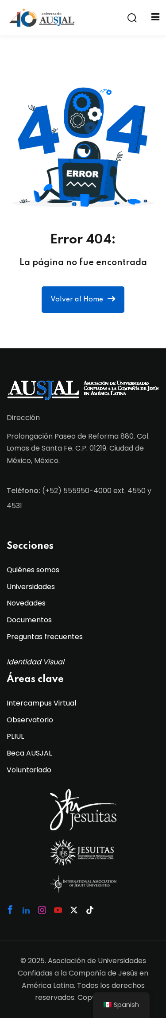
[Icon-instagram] (42, 910)
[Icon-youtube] (58, 910)
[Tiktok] (90, 910)
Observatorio (30, 720)
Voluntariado (29, 770)
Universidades (31, 587)
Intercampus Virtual (41, 703)
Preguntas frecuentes (45, 637)
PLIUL (15, 736)
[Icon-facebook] (10, 910)
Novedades (26, 603)
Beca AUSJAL (29, 753)
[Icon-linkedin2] (26, 910)
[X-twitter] (74, 910)
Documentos (29, 620)
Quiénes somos (33, 570)
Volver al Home (76, 299)
